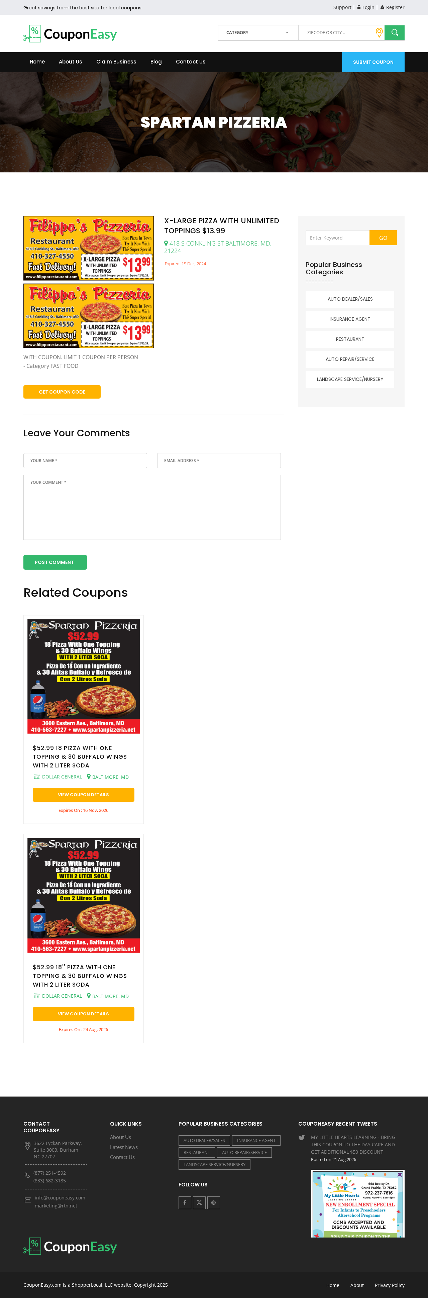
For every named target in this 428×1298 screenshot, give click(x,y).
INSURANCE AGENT (350, 319)
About (357, 1285)
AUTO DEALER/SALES (350, 299)
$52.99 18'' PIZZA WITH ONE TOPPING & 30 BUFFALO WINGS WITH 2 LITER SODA (80, 976)
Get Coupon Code (62, 392)
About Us (70, 61)
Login (367, 7)
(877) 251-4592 (49, 1173)
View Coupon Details (83, 794)
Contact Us (191, 61)
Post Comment (54, 562)
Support (342, 7)
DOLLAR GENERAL (61, 776)
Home (37, 61)
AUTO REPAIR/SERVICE (350, 359)
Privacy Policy (390, 1285)
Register (395, 7)
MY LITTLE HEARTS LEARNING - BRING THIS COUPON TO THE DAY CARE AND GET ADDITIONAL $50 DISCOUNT (353, 1148)
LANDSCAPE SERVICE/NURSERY (350, 379)
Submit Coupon (373, 62)
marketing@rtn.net (56, 1205)
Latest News (124, 1147)
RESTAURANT (350, 339)
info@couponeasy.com (60, 1197)
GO (383, 238)
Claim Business (116, 61)
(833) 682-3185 (49, 1180)
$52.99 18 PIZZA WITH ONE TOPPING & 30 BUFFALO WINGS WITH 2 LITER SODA (80, 756)
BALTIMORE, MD (110, 777)
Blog (156, 61)
